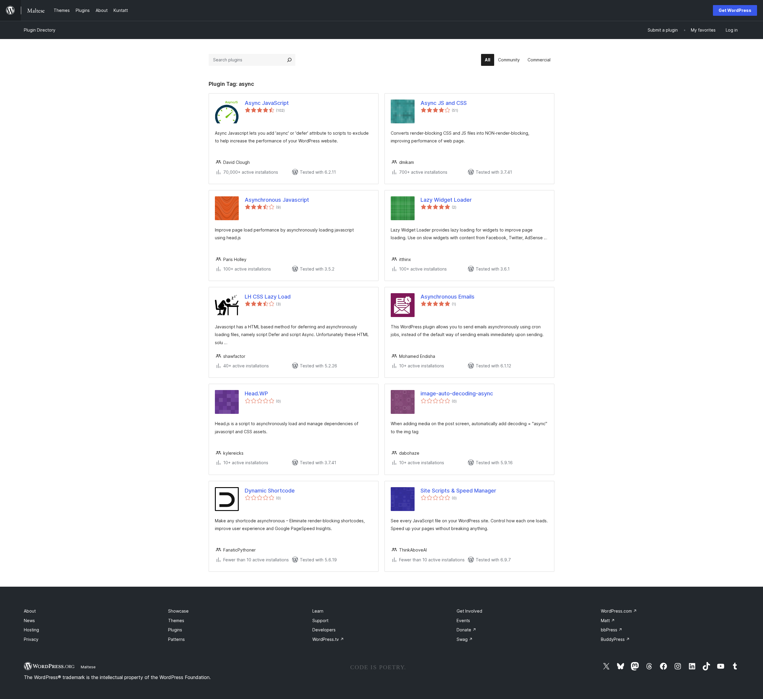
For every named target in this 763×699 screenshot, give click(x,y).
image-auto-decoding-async (457, 393)
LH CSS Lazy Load (268, 296)
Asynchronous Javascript (277, 200)
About (30, 610)
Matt (608, 620)
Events (463, 620)
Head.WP (256, 393)
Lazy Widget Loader (446, 200)
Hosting (31, 629)
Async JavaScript (267, 103)
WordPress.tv (328, 639)
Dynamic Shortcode (270, 490)
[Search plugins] (289, 60)
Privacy (31, 639)
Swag (465, 639)
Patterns (176, 639)
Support (320, 620)
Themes (176, 620)
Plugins (175, 629)
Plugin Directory (39, 29)
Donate (466, 629)
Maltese (88, 666)
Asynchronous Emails (447, 296)
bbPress (611, 629)
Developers (324, 629)
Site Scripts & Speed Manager (458, 490)
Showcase (178, 610)
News (29, 620)
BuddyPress (615, 639)
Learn (317, 610)
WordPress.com (619, 610)
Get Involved (469, 610)
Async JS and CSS (444, 103)
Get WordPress (735, 10)
